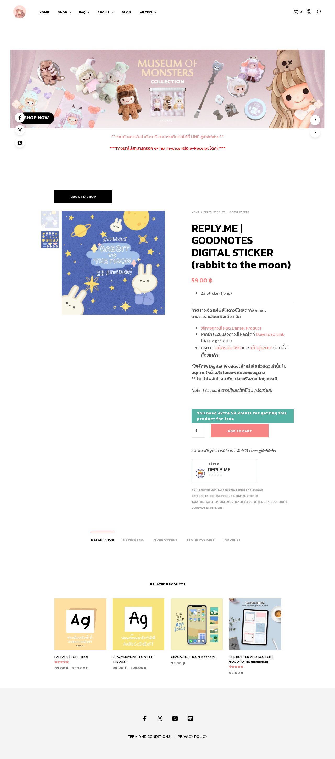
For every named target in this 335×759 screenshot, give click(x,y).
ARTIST (146, 12)
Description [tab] (102, 539)
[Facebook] (20, 117)
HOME (44, 12)
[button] (298, 11)
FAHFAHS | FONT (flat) (71, 656)
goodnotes (200, 508)
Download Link (270, 334)
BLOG (126, 12)
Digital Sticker (239, 212)
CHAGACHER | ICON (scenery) (193, 656)
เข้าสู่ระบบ (261, 347)
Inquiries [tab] (232, 539)
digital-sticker (231, 502)
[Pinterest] (20, 143)
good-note (278, 502)
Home (195, 212)
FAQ (82, 12)
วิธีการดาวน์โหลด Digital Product (231, 328)
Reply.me (219, 469)
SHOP (62, 12)
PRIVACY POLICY (193, 736)
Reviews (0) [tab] (133, 539)
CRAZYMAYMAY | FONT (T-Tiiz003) (133, 659)
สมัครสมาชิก (228, 347)
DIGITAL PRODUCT (214, 212)
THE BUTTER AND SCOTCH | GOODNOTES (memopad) (251, 659)
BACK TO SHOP (83, 196)
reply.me (216, 508)
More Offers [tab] (165, 539)
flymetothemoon (256, 502)
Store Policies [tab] (200, 539)
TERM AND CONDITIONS (148, 736)
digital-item (209, 502)
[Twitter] (20, 130)
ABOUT (103, 12)
